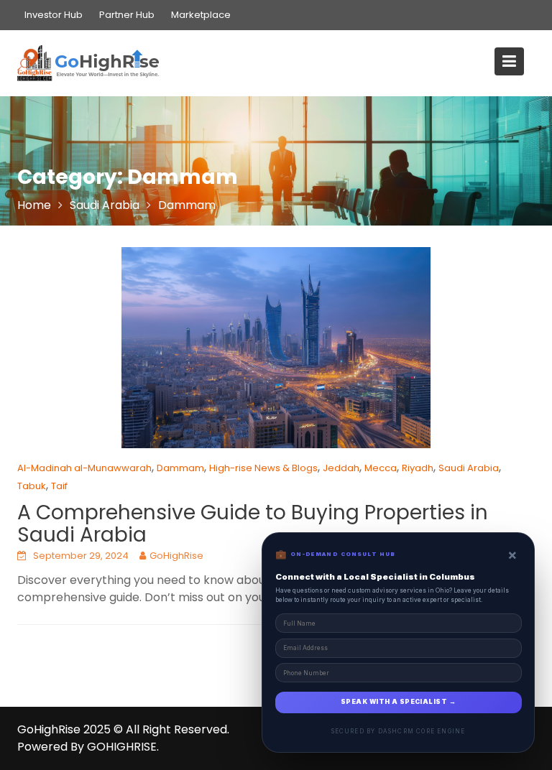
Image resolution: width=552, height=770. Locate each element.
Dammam (180, 468)
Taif (59, 486)
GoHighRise (176, 555)
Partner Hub (127, 15)
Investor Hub (53, 15)
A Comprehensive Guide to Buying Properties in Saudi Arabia (252, 523)
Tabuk (31, 486)
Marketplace (201, 15)
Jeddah (341, 468)
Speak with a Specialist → (398, 701)
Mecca (380, 468)
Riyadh (417, 468)
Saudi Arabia (468, 468)
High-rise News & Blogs (263, 468)
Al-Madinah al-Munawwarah (84, 468)
